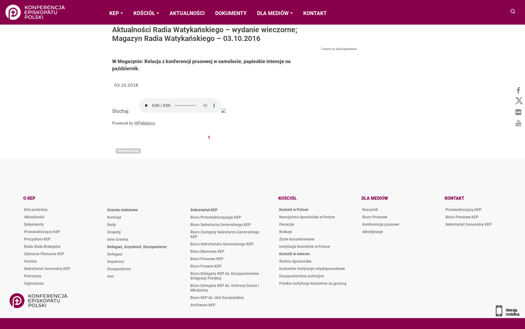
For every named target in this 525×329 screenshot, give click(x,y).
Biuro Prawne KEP (205, 266)
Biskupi (285, 232)
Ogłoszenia (34, 283)
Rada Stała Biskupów (42, 246)
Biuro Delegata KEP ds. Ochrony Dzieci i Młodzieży (224, 287)
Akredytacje (372, 232)
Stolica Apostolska (295, 261)
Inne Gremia (118, 239)
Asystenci (115, 261)
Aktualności (34, 217)
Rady (111, 224)
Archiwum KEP (202, 305)
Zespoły (114, 232)
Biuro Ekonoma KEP (207, 251)
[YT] (518, 123)
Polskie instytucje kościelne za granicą (312, 283)
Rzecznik (370, 209)
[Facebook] (518, 90)
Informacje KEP (128, 151)
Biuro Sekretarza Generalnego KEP (220, 224)
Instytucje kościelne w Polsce (304, 246)
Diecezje (286, 224)
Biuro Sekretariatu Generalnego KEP (221, 244)
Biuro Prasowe (374, 217)
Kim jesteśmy (36, 209)
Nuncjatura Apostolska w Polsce (307, 217)
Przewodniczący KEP (42, 232)
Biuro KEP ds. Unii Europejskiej (217, 297)
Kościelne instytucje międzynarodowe (312, 268)
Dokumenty (34, 224)
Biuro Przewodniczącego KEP (215, 217)
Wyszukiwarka (513, 12)
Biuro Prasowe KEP (206, 259)
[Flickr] (518, 112)
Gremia (30, 261)
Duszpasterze (119, 269)
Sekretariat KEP (204, 210)
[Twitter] (518, 101)
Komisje (114, 217)
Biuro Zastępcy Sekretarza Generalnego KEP (224, 234)
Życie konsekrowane (296, 239)
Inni (110, 276)
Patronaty (32, 276)
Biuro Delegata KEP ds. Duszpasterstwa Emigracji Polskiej (224, 275)
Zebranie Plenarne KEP (44, 254)
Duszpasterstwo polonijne (301, 276)
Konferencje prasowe (380, 224)
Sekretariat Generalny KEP (47, 268)
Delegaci (114, 254)
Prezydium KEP (37, 239)
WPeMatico (144, 123)
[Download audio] (223, 111)
